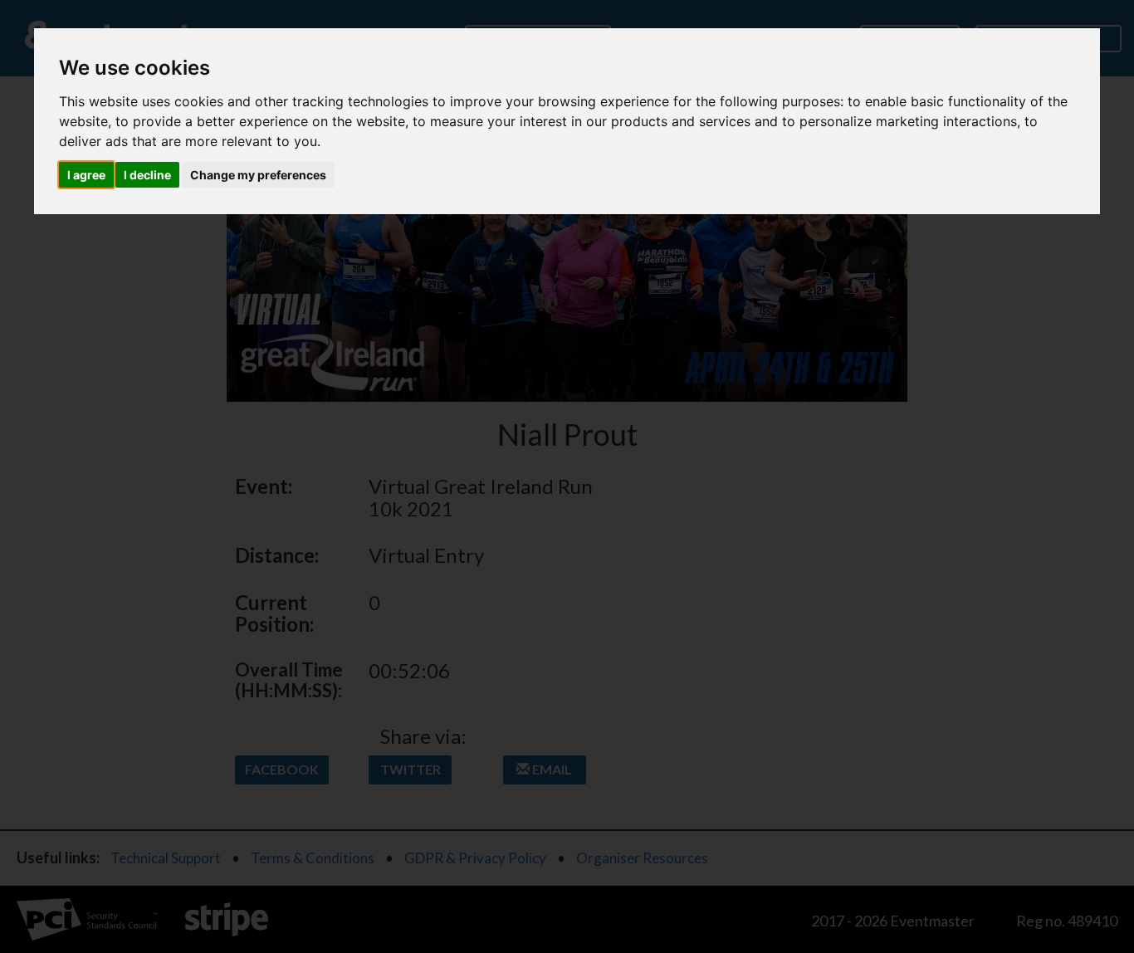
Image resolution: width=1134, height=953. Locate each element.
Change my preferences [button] (258, 175)
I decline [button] (147, 175)
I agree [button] (86, 175)
